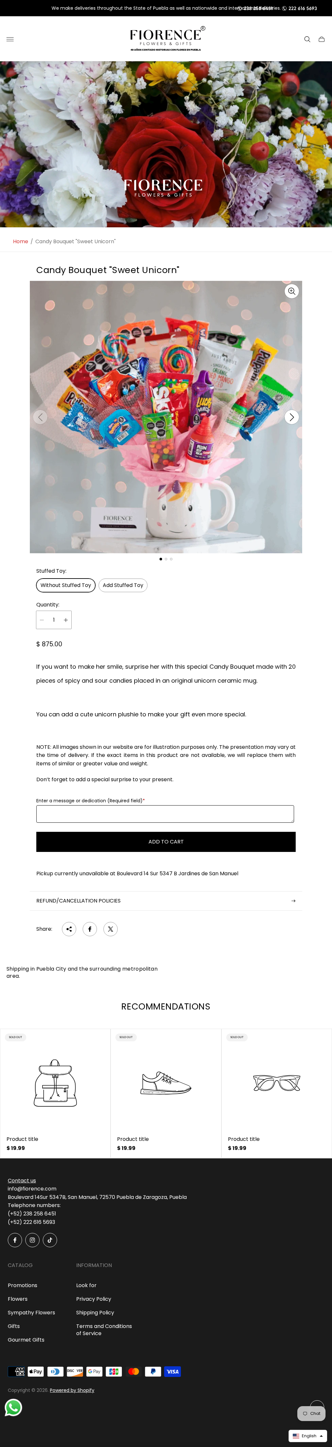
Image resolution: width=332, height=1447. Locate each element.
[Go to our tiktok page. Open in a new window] (50, 1240)
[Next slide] (292, 417)
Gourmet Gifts (26, 1340)
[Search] (307, 39)
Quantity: (47, 605)
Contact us (22, 1180)
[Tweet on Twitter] (110, 929)
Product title (22, 1139)
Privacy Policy (93, 1299)
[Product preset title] (55, 1083)
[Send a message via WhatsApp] (13, 1407)
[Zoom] (292, 291)
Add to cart (166, 841)
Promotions (22, 1285)
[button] (161, 559)
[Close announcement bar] (322, 8)
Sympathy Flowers (31, 1312)
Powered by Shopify (72, 1390)
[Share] (69, 929)
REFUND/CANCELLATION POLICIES (78, 900)
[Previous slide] (40, 417)
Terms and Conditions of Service (104, 1329)
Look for (86, 1285)
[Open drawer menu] (10, 39)
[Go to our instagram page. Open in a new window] (32, 1240)
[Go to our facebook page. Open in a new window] (15, 1240)
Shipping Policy (95, 1312)
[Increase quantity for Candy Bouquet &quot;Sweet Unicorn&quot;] (65, 620)
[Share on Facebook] (90, 929)
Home (20, 241)
